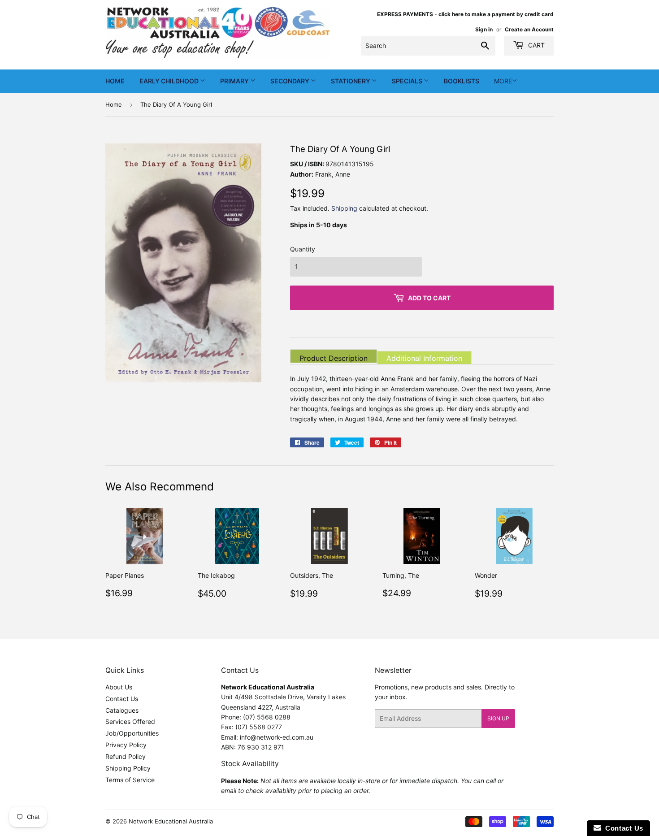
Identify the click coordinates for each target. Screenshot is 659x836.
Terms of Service (130, 780)
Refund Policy (125, 756)
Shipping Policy (128, 768)
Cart (535, 45)
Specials (408, 81)
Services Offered (130, 721)
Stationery (351, 81)
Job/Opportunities (132, 733)
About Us (118, 687)
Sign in (484, 29)
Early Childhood (169, 81)
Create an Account (529, 29)
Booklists (461, 81)
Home (115, 81)
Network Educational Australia (171, 821)
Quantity (302, 249)
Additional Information (424, 358)
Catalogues (122, 710)
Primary (235, 81)
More (503, 81)
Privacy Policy (126, 745)
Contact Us (121, 698)
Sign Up (498, 718)
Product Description (333, 358)
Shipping (344, 208)
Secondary (290, 81)
